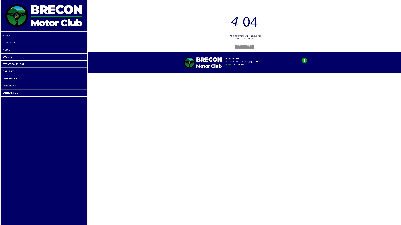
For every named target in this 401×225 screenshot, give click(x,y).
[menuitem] (44, 35)
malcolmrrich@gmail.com (247, 61)
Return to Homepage (245, 46)
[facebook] (304, 61)
